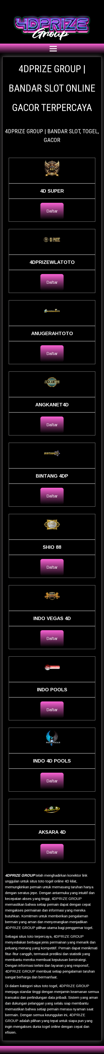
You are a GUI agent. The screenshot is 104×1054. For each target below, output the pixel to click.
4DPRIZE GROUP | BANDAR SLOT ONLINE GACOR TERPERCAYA (52, 88)
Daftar (52, 211)
